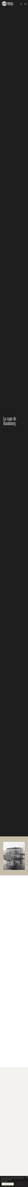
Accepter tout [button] (7, 1184)
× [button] (26, 1177)
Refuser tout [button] (20, 1184)
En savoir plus (4, 1181)
